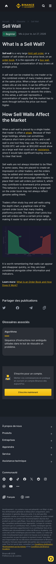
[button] (50, 6)
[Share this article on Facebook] (17, 308)
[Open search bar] (42, 5)
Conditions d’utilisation (44, 544)
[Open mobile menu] (50, 5)
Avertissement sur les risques (14, 546)
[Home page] (25, 5)
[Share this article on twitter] (4, 308)
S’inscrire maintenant (28, 392)
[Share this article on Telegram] (31, 308)
